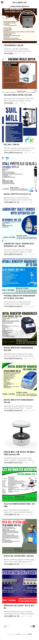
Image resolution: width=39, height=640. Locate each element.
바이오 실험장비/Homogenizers (13, 153)
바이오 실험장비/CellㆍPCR (11, 202)
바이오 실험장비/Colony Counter (13, 462)
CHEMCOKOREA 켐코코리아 (19, 6)
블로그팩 (30, 634)
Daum (18, 634)
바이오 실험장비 (8, 53)
